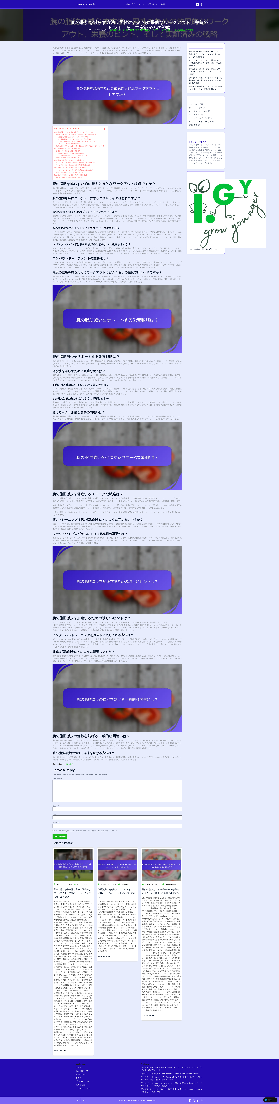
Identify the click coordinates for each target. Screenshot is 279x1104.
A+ (78, 1100)
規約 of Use (80, 1085)
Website (56, 822)
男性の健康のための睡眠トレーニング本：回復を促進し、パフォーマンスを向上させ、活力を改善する (205, 54)
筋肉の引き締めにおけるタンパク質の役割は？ (72, 153)
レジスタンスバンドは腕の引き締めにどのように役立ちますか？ (77, 141)
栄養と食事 (193, 125)
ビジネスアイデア (195, 108)
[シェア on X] (194, 1100)
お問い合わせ (152, 4)
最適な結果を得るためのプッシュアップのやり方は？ (74, 137)
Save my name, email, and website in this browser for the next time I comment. (85, 831)
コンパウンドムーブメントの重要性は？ (69, 143)
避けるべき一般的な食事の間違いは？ (68, 157)
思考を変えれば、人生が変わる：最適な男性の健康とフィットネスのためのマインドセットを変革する (171, 1090)
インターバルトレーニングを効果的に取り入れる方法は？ (74, 170)
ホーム (141, 4)
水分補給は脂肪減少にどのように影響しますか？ (72, 155)
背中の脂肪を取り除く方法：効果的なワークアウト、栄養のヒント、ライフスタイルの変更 (72, 893)
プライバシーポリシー (84, 1081)
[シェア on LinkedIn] (198, 1100)
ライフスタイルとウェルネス (200, 121)
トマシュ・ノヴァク (64, 884)
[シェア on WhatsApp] (202, 1100)
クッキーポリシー (83, 1088)
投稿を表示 (130, 4)
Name (56, 806)
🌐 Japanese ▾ (270, 1100)
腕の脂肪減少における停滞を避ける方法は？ (70, 177)
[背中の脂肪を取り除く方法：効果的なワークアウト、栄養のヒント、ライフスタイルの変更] (73, 865)
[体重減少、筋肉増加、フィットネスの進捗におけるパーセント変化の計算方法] (117, 865)
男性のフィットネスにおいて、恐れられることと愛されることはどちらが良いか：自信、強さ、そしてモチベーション (171, 1078)
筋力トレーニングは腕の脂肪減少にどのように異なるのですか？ (76, 162)
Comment (57, 779)
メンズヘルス (100, 30)
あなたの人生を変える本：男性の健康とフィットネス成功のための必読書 (170, 1073)
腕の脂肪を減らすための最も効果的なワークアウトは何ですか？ (76, 132)
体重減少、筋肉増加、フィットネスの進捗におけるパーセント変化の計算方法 (116, 893)
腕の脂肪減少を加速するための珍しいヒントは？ (70, 167)
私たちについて (82, 1071)
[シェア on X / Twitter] (201, 4)
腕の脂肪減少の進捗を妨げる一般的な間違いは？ (70, 175)
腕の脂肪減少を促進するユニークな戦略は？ (69, 160)
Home (88, 30)
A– (84, 1100)
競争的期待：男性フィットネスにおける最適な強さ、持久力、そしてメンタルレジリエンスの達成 (205, 80)
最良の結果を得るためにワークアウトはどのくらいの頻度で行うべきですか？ (81, 146)
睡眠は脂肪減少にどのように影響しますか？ (70, 172)
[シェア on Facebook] (197, 4)
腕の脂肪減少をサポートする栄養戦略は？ (68, 148)
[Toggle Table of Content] (103, 129)
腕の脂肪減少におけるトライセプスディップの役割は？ (74, 139)
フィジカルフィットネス (198, 111)
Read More (58, 1050)
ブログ (78, 1078)
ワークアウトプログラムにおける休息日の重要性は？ (73, 165)
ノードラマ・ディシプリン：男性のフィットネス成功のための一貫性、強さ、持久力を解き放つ (205, 63)
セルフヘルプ (194, 104)
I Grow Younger (211, 249)
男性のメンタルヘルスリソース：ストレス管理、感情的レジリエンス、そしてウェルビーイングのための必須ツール (171, 1084)
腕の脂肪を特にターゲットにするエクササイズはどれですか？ (76, 135)
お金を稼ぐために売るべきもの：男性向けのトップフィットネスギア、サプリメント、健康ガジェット (171, 1068)
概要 (163, 4)
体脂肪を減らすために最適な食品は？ (68, 151)
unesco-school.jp (86, 4)
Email (55, 814)
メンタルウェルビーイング (199, 118)
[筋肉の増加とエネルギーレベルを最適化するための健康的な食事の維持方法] (161, 865)
